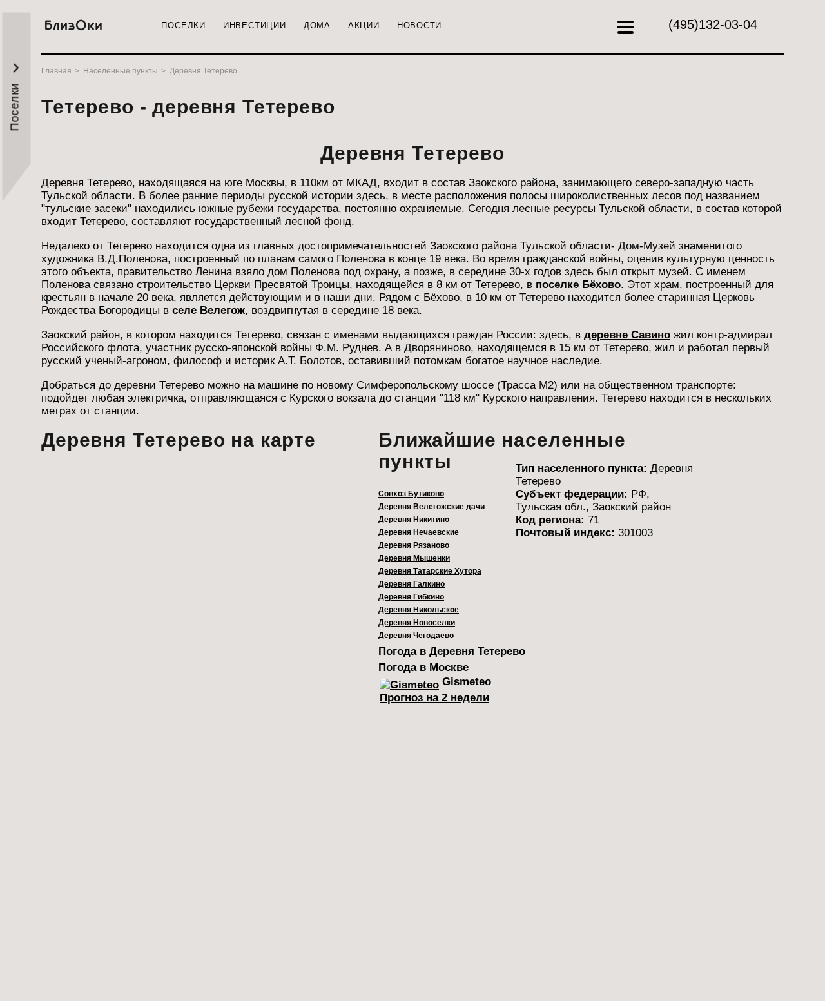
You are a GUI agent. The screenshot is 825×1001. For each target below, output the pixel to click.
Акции (364, 25)
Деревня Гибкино (411, 596)
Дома (317, 25)
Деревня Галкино (411, 583)
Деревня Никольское (418, 609)
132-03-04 (712, 24)
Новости (419, 25)
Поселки (183, 25)
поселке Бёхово (578, 284)
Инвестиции (254, 25)
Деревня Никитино (413, 519)
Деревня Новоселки (416, 622)
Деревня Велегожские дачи (431, 506)
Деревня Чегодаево (416, 635)
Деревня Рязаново (413, 545)
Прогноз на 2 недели (434, 698)
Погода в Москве (423, 667)
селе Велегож (208, 310)
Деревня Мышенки (414, 558)
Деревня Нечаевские (418, 532)
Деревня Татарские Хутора (429, 571)
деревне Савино (627, 335)
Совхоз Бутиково (411, 493)
